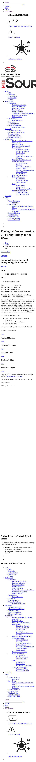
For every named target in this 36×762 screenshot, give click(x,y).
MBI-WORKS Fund (22, 194)
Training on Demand (22, 151)
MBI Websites (9, 11)
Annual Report (12, 96)
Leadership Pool (17, 110)
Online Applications (14, 136)
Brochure (3, 266)
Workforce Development (19, 191)
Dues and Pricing (13, 134)
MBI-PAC (19, 165)
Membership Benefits (14, 130)
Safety (14, 184)
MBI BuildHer (16, 142)
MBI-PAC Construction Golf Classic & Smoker (25, 171)
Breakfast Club (13, 215)
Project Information (18, 177)
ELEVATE (8, 196)
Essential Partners (17, 120)
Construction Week (22, 192)
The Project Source (22, 180)
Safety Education (17, 111)
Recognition (12, 122)
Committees (12, 103)
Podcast (7, 6)
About (6, 91)
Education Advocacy (18, 106)
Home (6, 243)
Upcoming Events (13, 123)
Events (7, 197)
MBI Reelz (19, 154)
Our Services (8, 139)
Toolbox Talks (20, 187)
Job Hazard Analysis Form (24, 189)
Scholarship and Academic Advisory (23, 113)
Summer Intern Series (18, 127)
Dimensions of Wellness (19, 115)
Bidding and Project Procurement (22, 141)
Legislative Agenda (22, 163)
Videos (10, 99)
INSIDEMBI (12, 98)
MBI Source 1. (20, 178)
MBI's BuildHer (17, 117)
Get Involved (9, 101)
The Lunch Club (13, 216)
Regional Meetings (14, 213)
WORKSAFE (20, 185)
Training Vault (20, 153)
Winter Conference (14, 201)
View (2, 334)
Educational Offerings (22, 149)
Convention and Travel (19, 105)
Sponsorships (12, 118)
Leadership (11, 94)
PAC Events (12, 204)
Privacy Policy (11, 376)
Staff (9, 93)
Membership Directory (15, 137)
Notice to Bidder (21, 182)
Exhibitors (15, 203)
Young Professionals (14, 125)
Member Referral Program (16, 132)
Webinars (19, 158)
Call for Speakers (17, 144)
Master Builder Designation (24, 156)
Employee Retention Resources (21, 160)
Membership (8, 129)
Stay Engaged (20, 173)
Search (7, 2)
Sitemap (19, 376)
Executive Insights (14, 218)
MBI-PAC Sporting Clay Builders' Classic (23, 167)
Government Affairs (18, 108)
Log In (7, 9)
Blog (6, 8)
